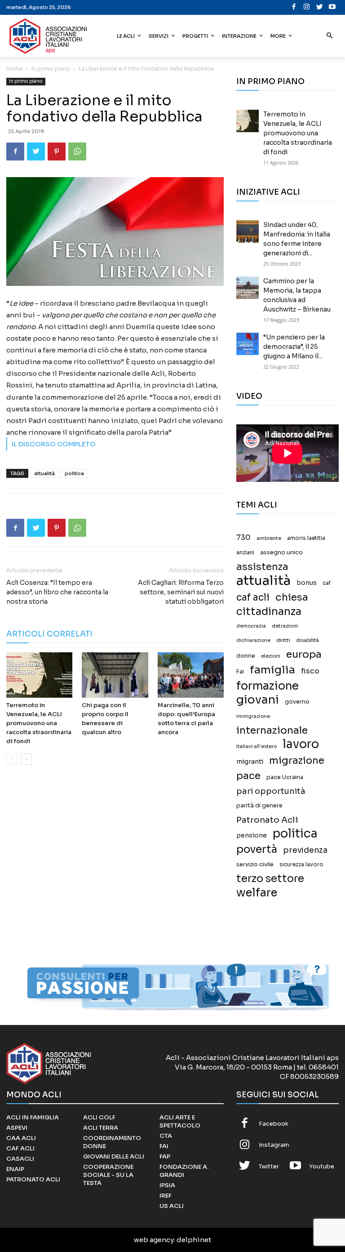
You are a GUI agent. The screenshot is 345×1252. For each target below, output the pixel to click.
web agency (154, 1239)
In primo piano (50, 68)
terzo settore (270, 878)
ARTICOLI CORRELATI (49, 634)
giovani (257, 699)
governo (297, 701)
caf (327, 583)
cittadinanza (268, 611)
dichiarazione (253, 640)
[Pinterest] (57, 151)
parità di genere (259, 805)
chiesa (291, 597)
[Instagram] (307, 7)
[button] (330, 36)
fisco (310, 671)
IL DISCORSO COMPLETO (54, 444)
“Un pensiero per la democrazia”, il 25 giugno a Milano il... (294, 346)
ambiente (269, 538)
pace (248, 775)
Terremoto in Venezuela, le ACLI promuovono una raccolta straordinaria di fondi (38, 723)
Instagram (274, 1145)
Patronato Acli (267, 819)
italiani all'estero (256, 746)
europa (304, 654)
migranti (249, 761)
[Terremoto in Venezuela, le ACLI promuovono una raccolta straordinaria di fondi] (39, 675)
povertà (256, 849)
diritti (283, 640)
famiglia (272, 670)
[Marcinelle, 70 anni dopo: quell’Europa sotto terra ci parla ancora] (191, 675)
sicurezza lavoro (301, 864)
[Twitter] (319, 7)
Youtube (321, 1166)
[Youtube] (332, 7)
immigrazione (253, 716)
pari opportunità (270, 791)
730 (243, 537)
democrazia (251, 626)
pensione (251, 835)
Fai (240, 671)
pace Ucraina (284, 777)
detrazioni (285, 626)
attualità (44, 473)
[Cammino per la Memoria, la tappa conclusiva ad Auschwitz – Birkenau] (247, 287)
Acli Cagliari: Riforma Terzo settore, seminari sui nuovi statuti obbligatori (181, 592)
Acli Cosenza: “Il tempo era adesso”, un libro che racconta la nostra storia (57, 592)
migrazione (296, 760)
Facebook (273, 1123)
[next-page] (26, 759)
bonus (306, 583)
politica (74, 473)
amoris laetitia (306, 538)
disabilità (307, 640)
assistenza (262, 566)
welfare (256, 892)
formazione (267, 686)
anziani (245, 552)
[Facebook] (294, 7)
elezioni (270, 656)
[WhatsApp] (77, 151)
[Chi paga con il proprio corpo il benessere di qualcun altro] (115, 675)
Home (14, 68)
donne (245, 655)
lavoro (301, 744)
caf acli (253, 597)
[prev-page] (12, 759)
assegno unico (281, 552)
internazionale (272, 730)
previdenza (305, 850)
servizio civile (255, 864)
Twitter (269, 1166)
